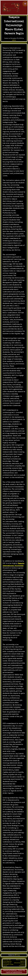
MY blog (17, 955)
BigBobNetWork (17, 972)
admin (14, 40)
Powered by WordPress (10, 970)
